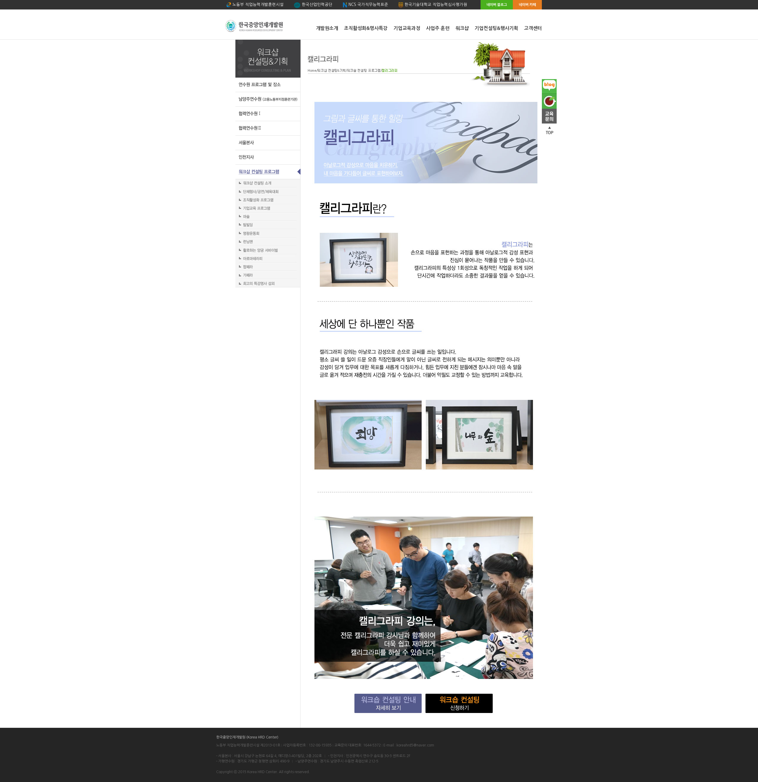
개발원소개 (327, 28)
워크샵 (462, 28)
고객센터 (533, 28)
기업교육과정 (407, 28)
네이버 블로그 (496, 5)
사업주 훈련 (437, 28)
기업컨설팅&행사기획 (496, 28)
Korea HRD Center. (262, 772)
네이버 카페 (527, 5)
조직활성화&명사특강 (366, 28)
